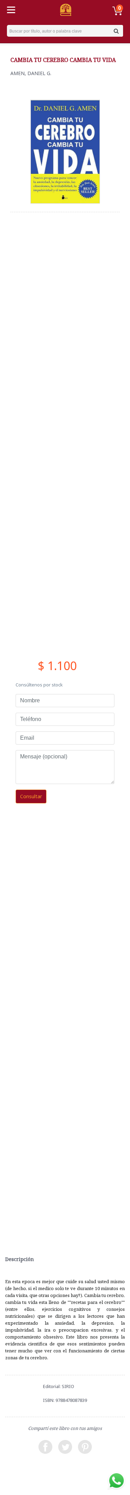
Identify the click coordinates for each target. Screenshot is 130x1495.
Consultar (31, 796)
